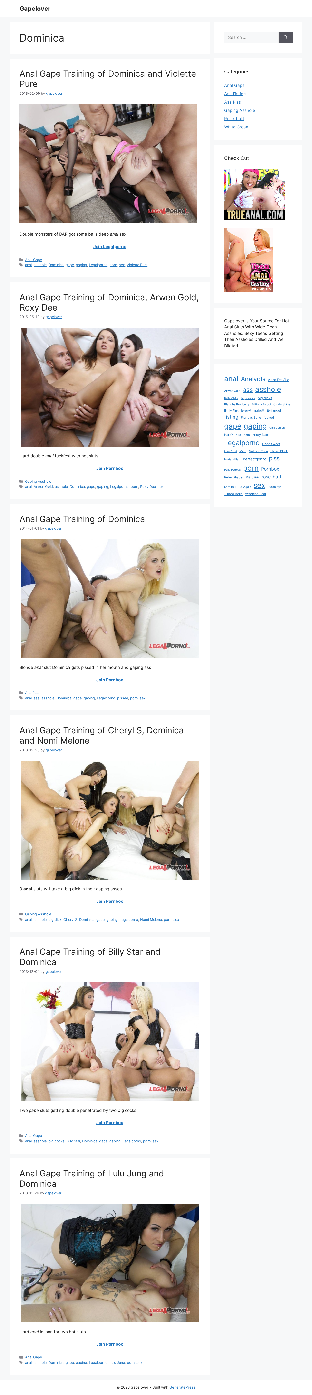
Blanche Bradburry (236, 404)
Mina (242, 451)
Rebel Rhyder (234, 477)
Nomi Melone (151, 919)
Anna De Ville (278, 380)
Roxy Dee (148, 486)
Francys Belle (251, 417)
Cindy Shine (281, 404)
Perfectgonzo (254, 459)
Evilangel (274, 410)
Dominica (56, 265)
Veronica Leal (255, 494)
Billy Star (73, 1141)
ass (36, 698)
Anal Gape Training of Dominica (82, 519)
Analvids (253, 379)
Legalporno (98, 265)
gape (70, 265)
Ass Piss (32, 693)
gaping (81, 265)
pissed (122, 698)
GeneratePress (182, 1387)
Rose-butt (234, 118)
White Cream (237, 127)
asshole (40, 265)
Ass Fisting (235, 93)
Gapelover (35, 8)
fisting (231, 417)
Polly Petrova (232, 469)
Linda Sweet (271, 444)
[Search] (285, 37)
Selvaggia (245, 487)
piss (274, 458)
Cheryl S (70, 919)
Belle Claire (231, 398)
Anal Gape (33, 260)
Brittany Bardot (261, 404)
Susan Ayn (275, 487)
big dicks (265, 398)
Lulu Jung (117, 1362)
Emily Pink (231, 410)
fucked (268, 417)
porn (113, 265)
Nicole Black (279, 451)
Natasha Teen (258, 451)
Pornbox (270, 469)
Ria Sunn (252, 477)
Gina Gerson (277, 427)
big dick (55, 919)
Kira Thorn (243, 435)
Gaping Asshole (38, 481)
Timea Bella (233, 494)
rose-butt (272, 476)
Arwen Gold (43, 486)
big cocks (57, 1141)
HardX (228, 435)
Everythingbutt (252, 410)
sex (122, 265)
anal (28, 265)
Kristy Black (261, 435)
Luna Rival (230, 451)
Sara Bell (230, 487)
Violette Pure (137, 265)
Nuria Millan (232, 459)
